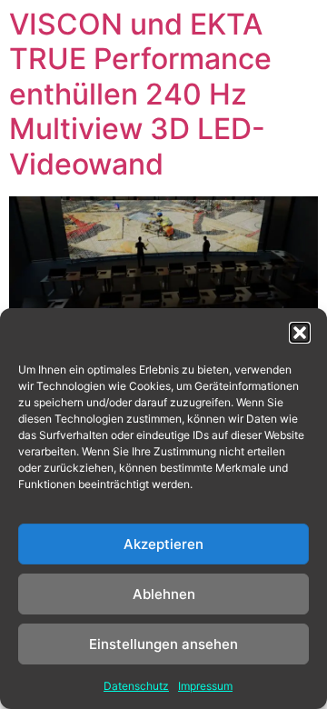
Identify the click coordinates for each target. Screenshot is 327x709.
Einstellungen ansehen (163, 644)
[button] (300, 333)
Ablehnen (164, 594)
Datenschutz (136, 686)
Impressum (205, 686)
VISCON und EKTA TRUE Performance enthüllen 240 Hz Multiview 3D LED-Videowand (140, 94)
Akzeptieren (163, 544)
